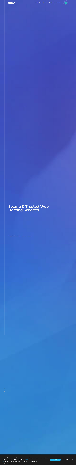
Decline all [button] (67, 459)
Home (36, 3)
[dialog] (38, 459)
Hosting (52, 3)
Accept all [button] (55, 459)
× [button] (74, 455)
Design (40, 3)
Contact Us (58, 3)
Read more (26, 459)
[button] (25, 463)
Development (46, 3)
